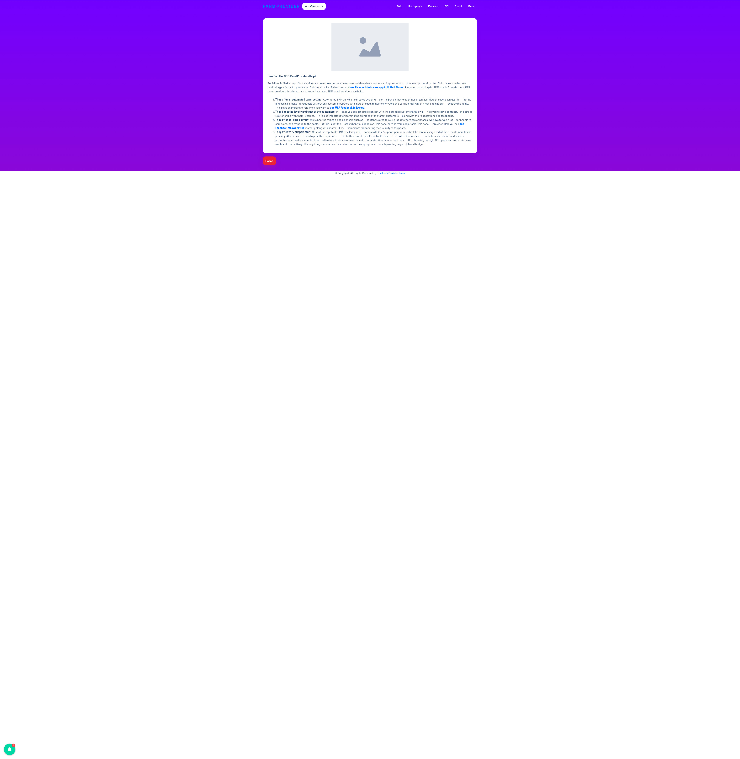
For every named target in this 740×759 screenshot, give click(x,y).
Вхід (399, 6)
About (458, 6)
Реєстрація (415, 6)
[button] (9, 749)
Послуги (433, 6)
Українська (312, 6)
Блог (471, 6)
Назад (269, 160)
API (447, 6)
